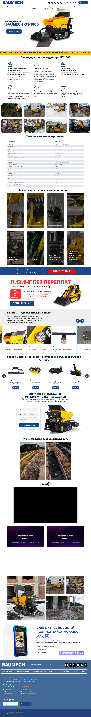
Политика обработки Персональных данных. (15, 712)
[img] (85, 665)
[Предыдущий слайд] (78, 321)
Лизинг (59, 8)
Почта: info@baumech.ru (27, 686)
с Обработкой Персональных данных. (28, 429)
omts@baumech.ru (8, 693)
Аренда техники (36, 8)
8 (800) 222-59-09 (70, 2)
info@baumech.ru (53, 665)
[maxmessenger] (49, 3)
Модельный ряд (7, 671)
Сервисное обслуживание (56, 6)
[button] (83, 2)
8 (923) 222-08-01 (25, 691)
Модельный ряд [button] (11, 6)
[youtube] (61, 3)
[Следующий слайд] (82, 321)
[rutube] (55, 3)
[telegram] (52, 3)
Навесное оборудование (26, 6)
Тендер (52, 8)
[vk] (58, 3)
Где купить (69, 6)
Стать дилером (78, 6)
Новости (45, 8)
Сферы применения (41, 6)
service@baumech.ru (30, 693)
